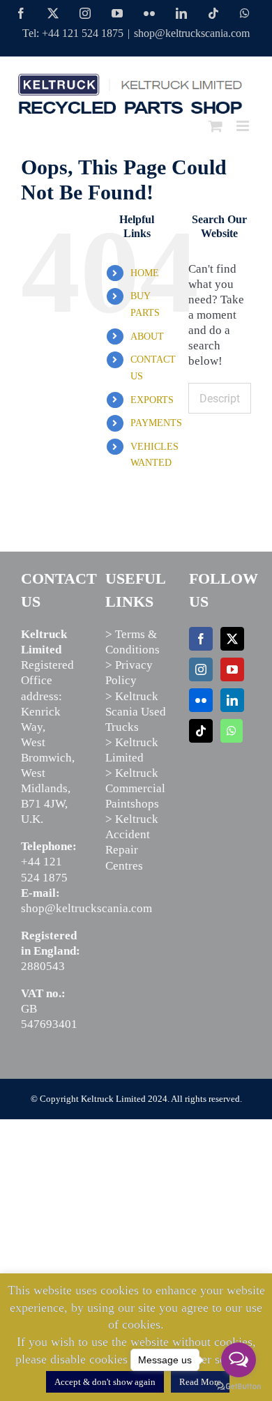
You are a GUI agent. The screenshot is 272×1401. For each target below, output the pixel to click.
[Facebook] (201, 639)
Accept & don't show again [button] (105, 1382)
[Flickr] (201, 700)
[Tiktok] (201, 731)
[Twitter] (232, 639)
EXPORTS (152, 400)
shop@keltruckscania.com (192, 33)
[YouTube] (232, 669)
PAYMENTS (156, 423)
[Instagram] (201, 669)
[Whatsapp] (231, 731)
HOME (144, 273)
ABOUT (147, 336)
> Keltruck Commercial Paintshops (135, 788)
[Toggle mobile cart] (215, 126)
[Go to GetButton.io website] (238, 1386)
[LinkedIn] (232, 700)
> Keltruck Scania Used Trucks (135, 712)
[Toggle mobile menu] (243, 126)
